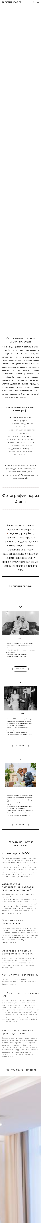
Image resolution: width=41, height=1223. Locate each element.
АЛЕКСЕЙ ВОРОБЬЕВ (11, 2)
